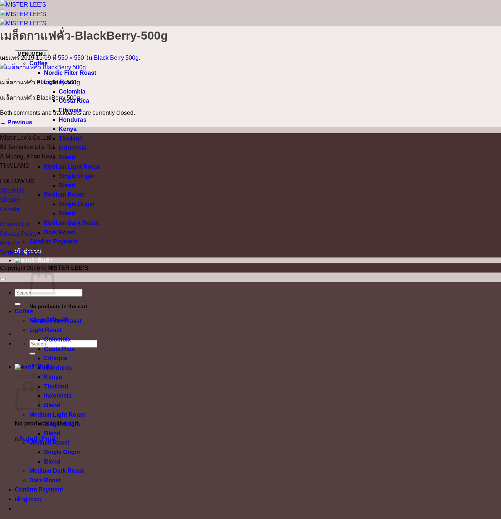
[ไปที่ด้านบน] (3, 279)
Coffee (24, 311)
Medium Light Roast (72, 167)
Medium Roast (64, 194)
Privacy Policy (18, 234)
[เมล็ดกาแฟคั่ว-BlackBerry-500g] (43, 67)
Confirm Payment (53, 241)
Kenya (68, 129)
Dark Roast (59, 232)
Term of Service (20, 252)
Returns (10, 243)
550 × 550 (71, 58)
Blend (67, 157)
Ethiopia (55, 358)
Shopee (10, 200)
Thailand (71, 138)
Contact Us (14, 224)
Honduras (73, 120)
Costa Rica (59, 349)
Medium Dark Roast (71, 223)
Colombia (72, 91)
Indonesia (72, 148)
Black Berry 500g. (117, 58)
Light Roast (45, 330)
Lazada (9, 209)
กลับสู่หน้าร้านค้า (37, 439)
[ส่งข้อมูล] (32, 353)
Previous (16, 122)
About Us (12, 190)
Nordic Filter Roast (70, 73)
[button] (34, 260)
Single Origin (77, 176)
